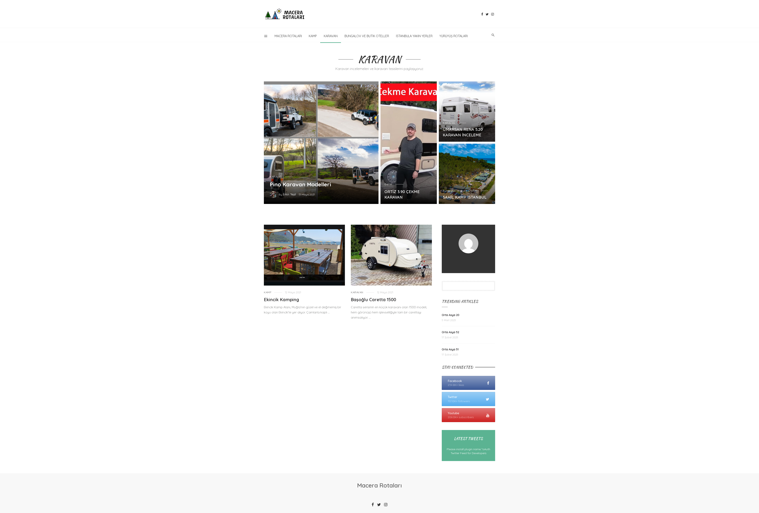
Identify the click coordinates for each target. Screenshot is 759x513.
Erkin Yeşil (289, 194)
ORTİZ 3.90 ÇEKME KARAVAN (402, 194)
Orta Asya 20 (450, 315)
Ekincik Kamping (281, 299)
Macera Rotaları (288, 36)
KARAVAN (331, 36)
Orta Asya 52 (450, 332)
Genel (388, 184)
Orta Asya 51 (450, 349)
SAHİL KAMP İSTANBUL (464, 197)
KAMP (313, 36)
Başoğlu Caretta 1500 (373, 299)
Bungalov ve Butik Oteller (367, 36)
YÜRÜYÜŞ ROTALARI (453, 36)
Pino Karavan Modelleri (300, 184)
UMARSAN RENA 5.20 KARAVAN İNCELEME (463, 132)
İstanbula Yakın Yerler (414, 36)
